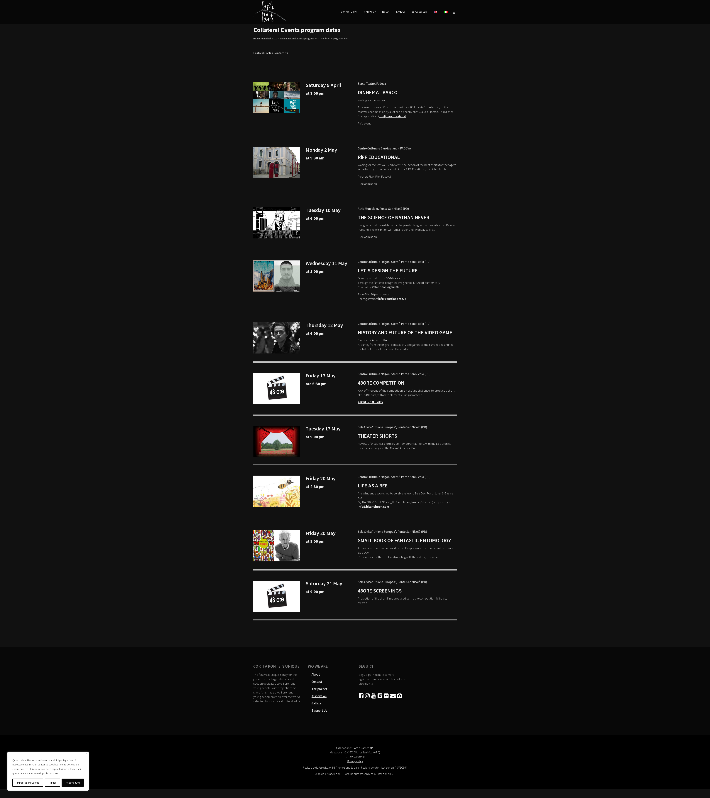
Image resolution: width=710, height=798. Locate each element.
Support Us (319, 710)
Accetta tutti (73, 782)
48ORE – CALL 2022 (370, 402)
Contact (317, 682)
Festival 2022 (269, 38)
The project (319, 689)
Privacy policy (355, 761)
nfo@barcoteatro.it (392, 116)
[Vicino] (86, 753)
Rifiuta (52, 782)
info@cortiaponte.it (392, 299)
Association (319, 696)
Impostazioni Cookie (28, 782)
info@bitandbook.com (373, 507)
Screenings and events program (297, 38)
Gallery (316, 703)
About (316, 674)
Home (256, 38)
